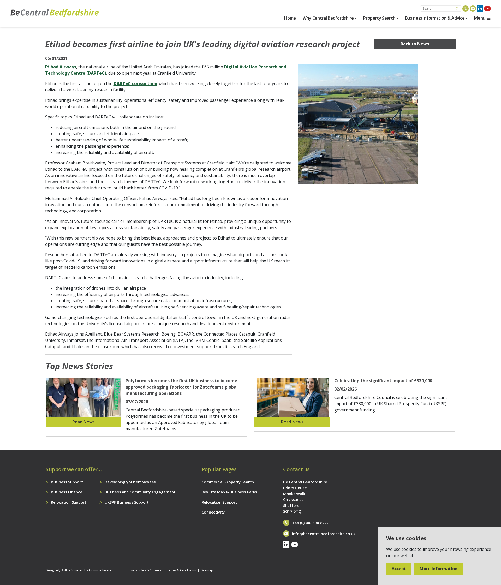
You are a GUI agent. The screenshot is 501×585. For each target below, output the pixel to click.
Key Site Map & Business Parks (229, 491)
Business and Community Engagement (140, 491)
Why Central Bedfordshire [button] (328, 18)
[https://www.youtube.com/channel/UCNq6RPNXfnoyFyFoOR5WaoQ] (487, 8)
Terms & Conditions (181, 570)
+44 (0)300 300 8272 (310, 522)
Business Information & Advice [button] (435, 18)
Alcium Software (99, 570)
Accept (399, 568)
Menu (479, 18)
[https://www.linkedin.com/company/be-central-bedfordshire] (480, 8)
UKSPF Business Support (127, 502)
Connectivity (213, 512)
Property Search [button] (379, 18)
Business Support (67, 482)
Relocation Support (68, 502)
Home (290, 18)
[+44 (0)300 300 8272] (465, 8)
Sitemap (207, 570)
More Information (438, 568)
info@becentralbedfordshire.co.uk (323, 533)
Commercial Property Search (228, 482)
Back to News (415, 44)
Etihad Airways (60, 67)
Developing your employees (130, 482)
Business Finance (66, 491)
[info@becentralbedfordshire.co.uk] (473, 8)
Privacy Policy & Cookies (144, 570)
